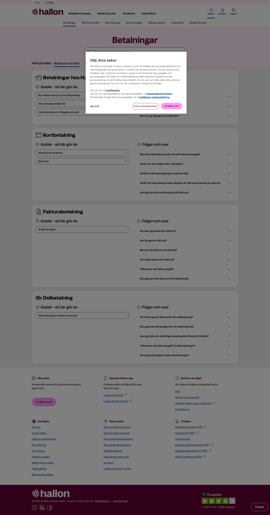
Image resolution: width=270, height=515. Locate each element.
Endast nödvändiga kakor (145, 106)
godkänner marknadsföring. (155, 97)
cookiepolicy (113, 90)
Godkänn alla (172, 106)
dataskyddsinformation (159, 94)
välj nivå (94, 106)
